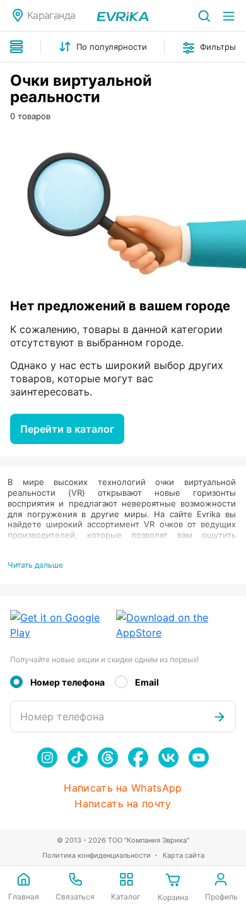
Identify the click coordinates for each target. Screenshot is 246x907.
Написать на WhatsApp (123, 788)
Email (147, 682)
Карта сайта (183, 855)
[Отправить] (219, 716)
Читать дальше (35, 565)
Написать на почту (122, 804)
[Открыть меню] (228, 15)
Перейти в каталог (67, 429)
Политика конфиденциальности (96, 855)
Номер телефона (67, 682)
